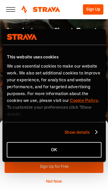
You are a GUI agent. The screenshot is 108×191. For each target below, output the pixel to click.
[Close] (11, 9)
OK (54, 150)
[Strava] (40, 9)
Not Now (54, 181)
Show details (77, 132)
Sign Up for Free (54, 166)
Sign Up (93, 9)
